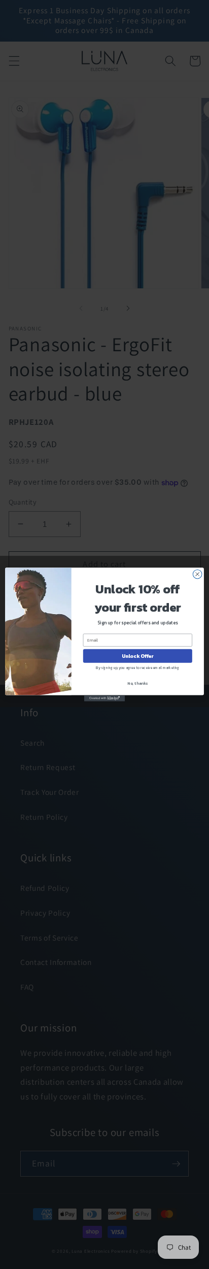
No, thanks (137, 683)
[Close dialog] (197, 574)
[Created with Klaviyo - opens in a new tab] (104, 698)
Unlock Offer (138, 656)
